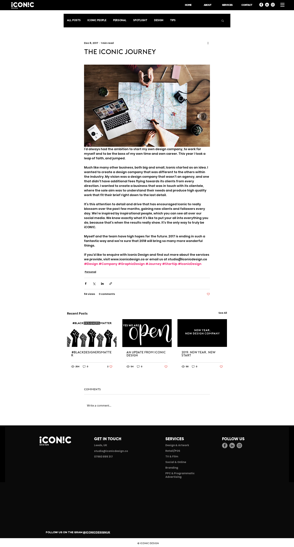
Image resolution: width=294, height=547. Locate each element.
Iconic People (96, 20)
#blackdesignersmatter (91, 354)
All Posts (74, 20)
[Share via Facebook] (85, 283)
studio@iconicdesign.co (111, 451)
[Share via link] (110, 283)
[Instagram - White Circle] (273, 5)
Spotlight (140, 20)
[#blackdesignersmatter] (92, 333)
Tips (173, 20)
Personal (119, 20)
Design (158, 20)
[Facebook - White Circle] (261, 5)
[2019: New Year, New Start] (202, 333)
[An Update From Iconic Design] (147, 333)
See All (222, 313)
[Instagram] (239, 445)
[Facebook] (224, 445)
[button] (282, 4)
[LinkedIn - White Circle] (267, 5)
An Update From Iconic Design (146, 354)
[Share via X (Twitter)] (94, 283)
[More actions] (208, 43)
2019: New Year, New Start (198, 354)
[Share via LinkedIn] (102, 283)
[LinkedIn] (232, 445)
